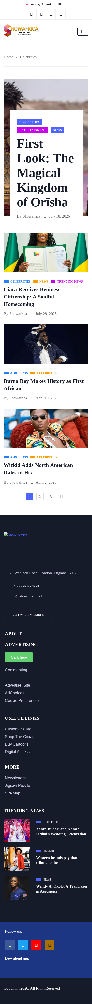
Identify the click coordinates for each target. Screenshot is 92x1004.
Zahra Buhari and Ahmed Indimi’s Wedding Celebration (61, 831)
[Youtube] (36, 945)
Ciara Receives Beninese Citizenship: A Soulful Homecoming (32, 296)
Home (8, 57)
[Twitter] (42, 14)
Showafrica (31, 216)
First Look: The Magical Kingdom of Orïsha (45, 172)
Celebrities (28, 57)
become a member (28, 615)
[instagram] (51, 14)
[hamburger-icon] (82, 32)
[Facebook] (32, 14)
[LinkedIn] (61, 14)
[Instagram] (49, 945)
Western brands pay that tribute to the (56, 860)
